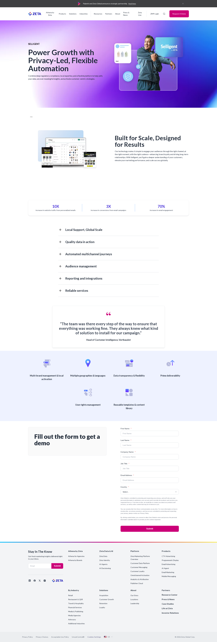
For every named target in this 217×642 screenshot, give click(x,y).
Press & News (126, 13)
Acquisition (103, 595)
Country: (125, 487)
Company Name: (128, 452)
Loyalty (102, 607)
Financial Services (75, 607)
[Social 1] (29, 580)
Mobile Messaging (169, 576)
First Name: (126, 429)
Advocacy (72, 619)
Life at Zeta (167, 608)
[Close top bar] (183, 4)
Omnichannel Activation (139, 575)
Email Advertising (168, 564)
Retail (70, 595)
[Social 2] (34, 580)
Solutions (72, 14)
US (109, 637)
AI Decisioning (105, 568)
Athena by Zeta (50, 13)
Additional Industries (76, 623)
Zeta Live (140, 13)
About (117, 14)
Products (62, 14)
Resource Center (169, 595)
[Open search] (164, 14)
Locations (134, 599)
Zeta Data (103, 556)
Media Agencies (74, 615)
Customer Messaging (138, 567)
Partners (108, 14)
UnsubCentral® (78, 637)
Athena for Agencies (76, 556)
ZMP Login (154, 14)
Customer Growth (106, 599)
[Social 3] (39, 580)
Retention (103, 603)
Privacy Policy (144, 513)
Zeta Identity (104, 560)
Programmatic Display (170, 560)
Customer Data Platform (140, 563)
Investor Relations (170, 613)
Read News (132, 4)
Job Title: (125, 464)
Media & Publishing (75, 611)
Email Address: (127, 475)
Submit (149, 529)
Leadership (134, 603)
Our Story (134, 595)
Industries (83, 14)
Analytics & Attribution (139, 579)
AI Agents (103, 564)
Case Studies (168, 604)
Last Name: (126, 440)
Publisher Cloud (136, 583)
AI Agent (165, 568)
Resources (98, 14)
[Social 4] (44, 580)
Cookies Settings (94, 637)
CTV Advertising (168, 556)
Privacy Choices (42, 637)
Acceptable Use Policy (60, 637)
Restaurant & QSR (75, 599)
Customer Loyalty (137, 571)
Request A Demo (179, 14)
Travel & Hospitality (76, 603)
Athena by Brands (75, 560)
